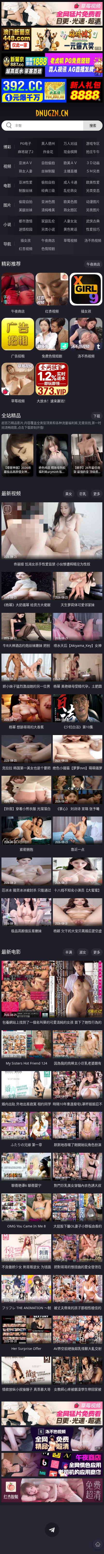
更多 (96, 493)
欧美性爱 (93, 182)
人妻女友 (70, 221)
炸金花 (48, 151)
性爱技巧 (93, 229)
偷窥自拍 (25, 201)
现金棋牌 (70, 151)
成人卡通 (70, 182)
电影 (7, 185)
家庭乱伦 (48, 221)
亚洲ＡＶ (25, 162)
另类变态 (93, 190)
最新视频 (11, 493)
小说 (7, 224)
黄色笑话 (70, 229)
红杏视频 (25, 248)
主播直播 (70, 171)
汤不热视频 (92, 240)
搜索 (92, 125)
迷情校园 (25, 229)
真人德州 (48, 143)
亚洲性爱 (25, 182)
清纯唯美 (48, 210)
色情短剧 (48, 248)
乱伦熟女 (70, 190)
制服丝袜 (25, 190)
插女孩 (26, 240)
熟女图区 (70, 210)
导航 (7, 244)
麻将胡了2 (25, 151)
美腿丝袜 (25, 210)
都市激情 (25, 221)
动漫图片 (93, 201)
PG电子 (25, 143)
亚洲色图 (48, 201)
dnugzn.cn (52, 113)
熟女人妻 (25, 171)
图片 (7, 205)
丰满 (68, 952)
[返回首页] (98, 1544)
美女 (68, 493)
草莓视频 (70, 240)
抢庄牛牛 (93, 151)
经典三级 (48, 190)
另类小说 (48, 229)
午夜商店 (48, 240)
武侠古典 (93, 221)
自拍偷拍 (48, 162)
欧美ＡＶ (70, 162)
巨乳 (82, 493)
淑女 (82, 952)
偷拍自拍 (48, 182)
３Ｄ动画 (93, 162)
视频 (7, 166)
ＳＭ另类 (93, 171)
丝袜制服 (48, 171)
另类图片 (93, 210)
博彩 (7, 147)
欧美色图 (70, 201)
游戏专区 (93, 143)
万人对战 (70, 143)
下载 (96, 416)
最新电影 (11, 952)
